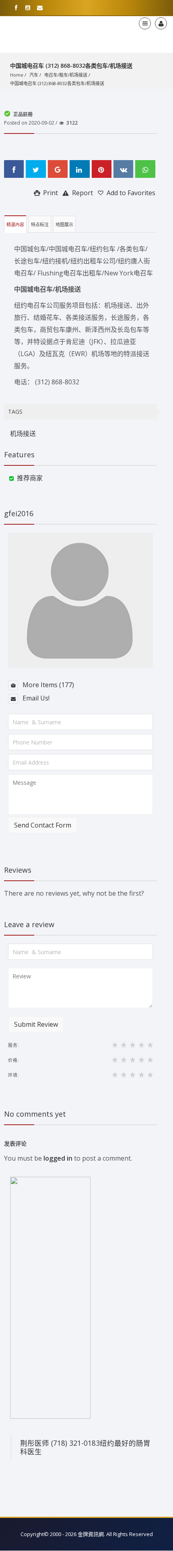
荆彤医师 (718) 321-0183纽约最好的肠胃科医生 (85, 1447)
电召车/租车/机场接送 (65, 75)
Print (49, 192)
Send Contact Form (42, 825)
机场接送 (23, 433)
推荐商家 (30, 477)
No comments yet (35, 1114)
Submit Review (36, 1024)
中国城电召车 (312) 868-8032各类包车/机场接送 (57, 83)
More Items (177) (47, 684)
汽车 (33, 75)
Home (16, 75)
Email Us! (35, 698)
